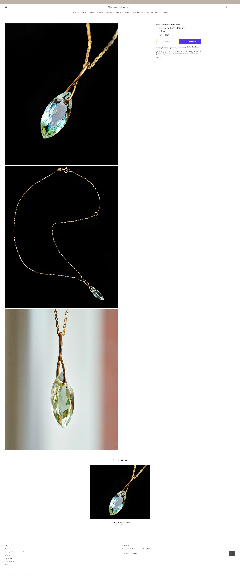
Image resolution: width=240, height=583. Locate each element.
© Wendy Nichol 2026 (11, 574)
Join (232, 553)
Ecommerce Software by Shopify (29, 574)
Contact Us (8, 549)
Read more (160, 57)
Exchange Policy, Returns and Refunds (15, 552)
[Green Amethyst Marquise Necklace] (120, 492)
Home (158, 24)
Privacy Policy (9, 558)
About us (7, 555)
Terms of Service (9, 561)
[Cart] (234, 7)
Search (6, 564)
